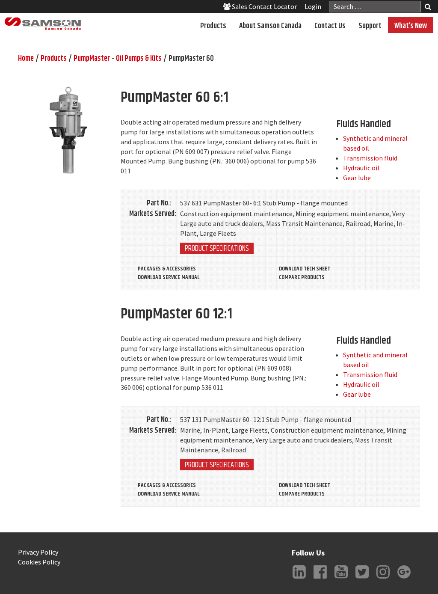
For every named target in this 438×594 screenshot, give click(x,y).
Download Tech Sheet (304, 268)
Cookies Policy (39, 562)
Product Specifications (217, 248)
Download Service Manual (168, 277)
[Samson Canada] (42, 23)
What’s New (410, 26)
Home (26, 59)
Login (313, 6)
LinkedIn (299, 578)
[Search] (428, 7)
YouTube (341, 578)
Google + (404, 578)
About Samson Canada (270, 26)
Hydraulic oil (361, 167)
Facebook (320, 578)
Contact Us (330, 26)
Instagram (383, 578)
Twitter (362, 578)
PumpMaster (92, 59)
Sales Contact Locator (264, 6)
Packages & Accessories (167, 268)
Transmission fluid (370, 158)
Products (213, 26)
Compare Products (302, 277)
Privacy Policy (38, 552)
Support (370, 26)
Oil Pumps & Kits (139, 59)
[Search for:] (375, 6)
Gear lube (357, 177)
